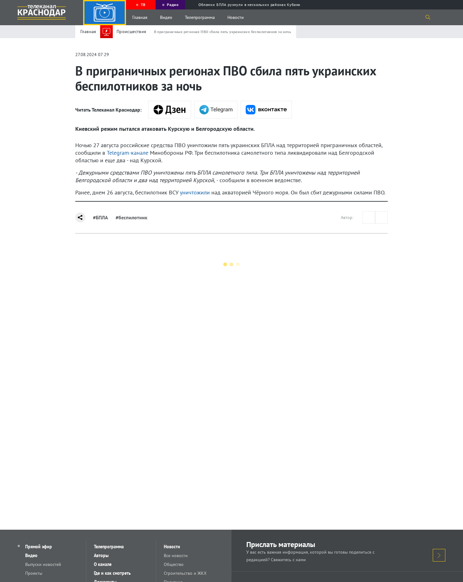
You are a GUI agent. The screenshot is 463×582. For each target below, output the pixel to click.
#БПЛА (100, 217)
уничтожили (195, 192)
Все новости (176, 555)
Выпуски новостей (43, 564)
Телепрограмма (200, 17)
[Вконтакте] (266, 109)
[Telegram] (215, 109)
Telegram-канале (127, 152)
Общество (174, 564)
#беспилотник (131, 217)
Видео (166, 17)
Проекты (33, 573)
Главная (139, 17)
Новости (235, 17)
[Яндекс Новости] (169, 109)
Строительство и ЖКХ (185, 573)
